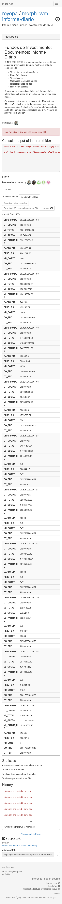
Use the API (47, 208)
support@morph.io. (13, 871)
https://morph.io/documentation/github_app (37, 152)
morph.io (7, 4)
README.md (11, 36)
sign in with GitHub (29, 196)
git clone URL (9, 849)
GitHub (8, 874)
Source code (51, 883)
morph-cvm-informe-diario (26, 15)
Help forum (52, 885)
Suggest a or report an (40, 888)
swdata (7, 189)
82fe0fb (57, 893)
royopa (10, 13)
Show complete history (31, 834)
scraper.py (32, 845)
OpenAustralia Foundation (37, 897)
